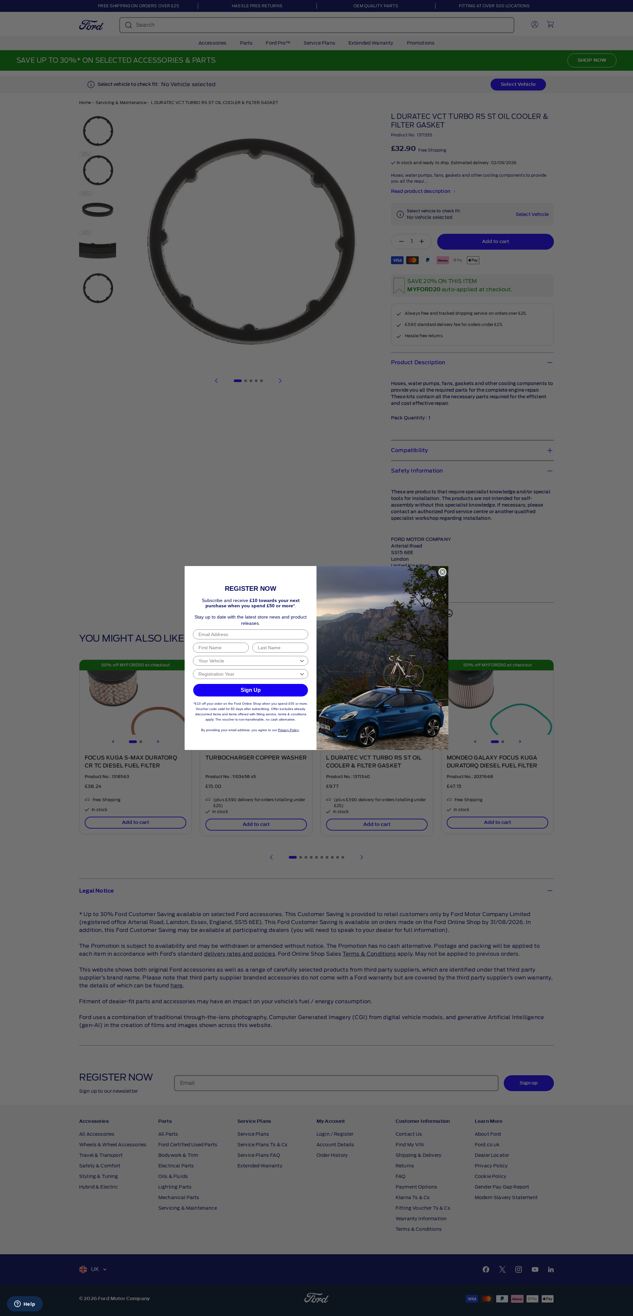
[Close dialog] (442, 572)
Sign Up (251, 690)
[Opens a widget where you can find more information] (25, 1304)
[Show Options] (302, 660)
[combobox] (248, 660)
